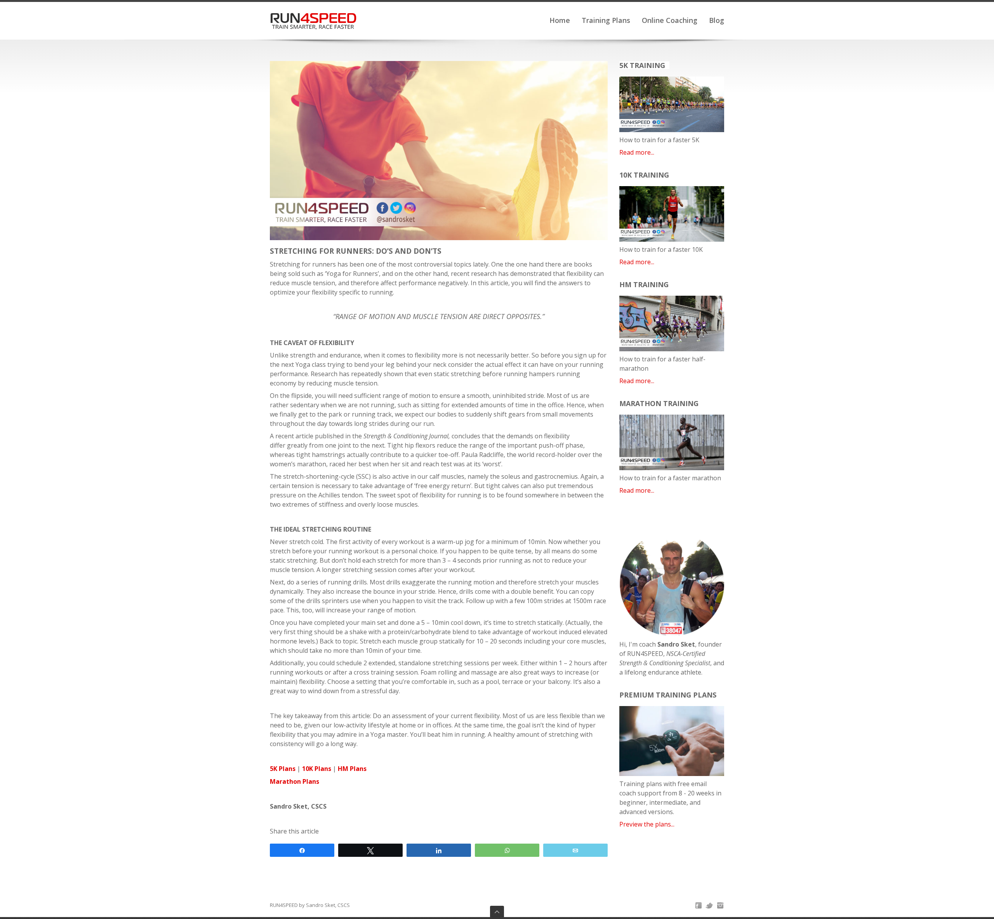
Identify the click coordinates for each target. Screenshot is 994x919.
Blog (716, 20)
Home (559, 20)
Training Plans (606, 20)
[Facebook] (698, 905)
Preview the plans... (646, 824)
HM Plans (352, 768)
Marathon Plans (294, 781)
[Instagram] (720, 905)
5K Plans (282, 768)
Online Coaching (669, 20)
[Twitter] (709, 905)
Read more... (636, 152)
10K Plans (316, 768)
